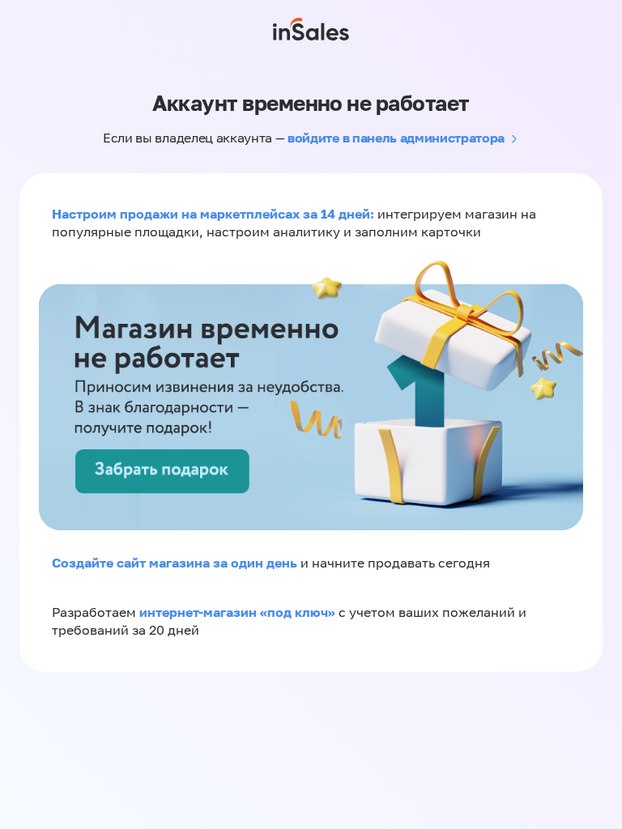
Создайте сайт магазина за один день (176, 563)
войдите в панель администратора (396, 138)
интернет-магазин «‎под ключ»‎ (239, 612)
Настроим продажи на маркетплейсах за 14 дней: (214, 214)
